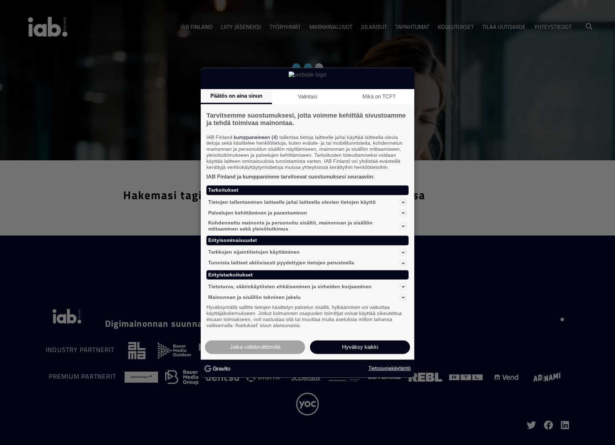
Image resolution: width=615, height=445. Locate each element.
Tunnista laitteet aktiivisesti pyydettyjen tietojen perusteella (281, 263)
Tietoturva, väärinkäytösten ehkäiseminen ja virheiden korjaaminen (290, 286)
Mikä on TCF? (378, 96)
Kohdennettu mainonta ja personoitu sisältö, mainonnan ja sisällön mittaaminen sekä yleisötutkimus (290, 226)
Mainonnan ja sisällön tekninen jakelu (254, 297)
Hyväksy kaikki (360, 347)
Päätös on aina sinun (236, 96)
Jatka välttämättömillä (255, 347)
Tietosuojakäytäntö (389, 368)
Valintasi (307, 96)
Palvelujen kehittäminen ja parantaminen (257, 213)
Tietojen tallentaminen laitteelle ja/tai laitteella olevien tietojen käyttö (292, 202)
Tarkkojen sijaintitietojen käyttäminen (254, 252)
